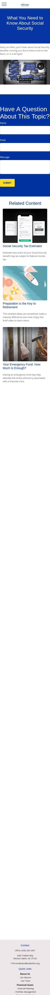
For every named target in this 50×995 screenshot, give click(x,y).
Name (3, 123)
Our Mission (25, 977)
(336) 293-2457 (28, 950)
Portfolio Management (25, 992)
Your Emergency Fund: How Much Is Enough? (21, 366)
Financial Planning (26, 988)
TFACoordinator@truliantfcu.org (25, 963)
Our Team (25, 980)
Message (4, 157)
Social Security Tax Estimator (22, 246)
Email (3, 140)
